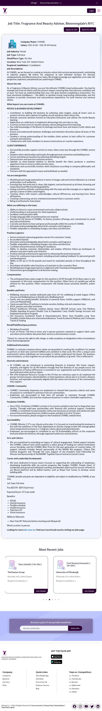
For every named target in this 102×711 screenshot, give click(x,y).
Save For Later (88, 29)
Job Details (41, 591)
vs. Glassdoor (74, 689)
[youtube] (86, 706)
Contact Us (6, 676)
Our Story (6, 682)
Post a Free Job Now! (49, 3)
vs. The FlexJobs (75, 679)
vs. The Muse (74, 676)
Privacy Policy (48, 705)
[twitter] (92, 706)
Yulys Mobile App (42, 676)
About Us (5, 679)
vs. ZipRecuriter (74, 685)
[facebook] (74, 706)
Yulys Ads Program (7, 707)
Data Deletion (59, 705)
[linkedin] (98, 706)
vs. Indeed (73, 692)
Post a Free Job (41, 682)
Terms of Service (37, 705)
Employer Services (42, 685)
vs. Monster (73, 682)
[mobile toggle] (99, 11)
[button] (43, 599)
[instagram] (80, 706)
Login (91, 10)
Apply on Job (71, 29)
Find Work (39, 679)
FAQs (4, 685)
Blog (37, 689)
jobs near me (29, 530)
